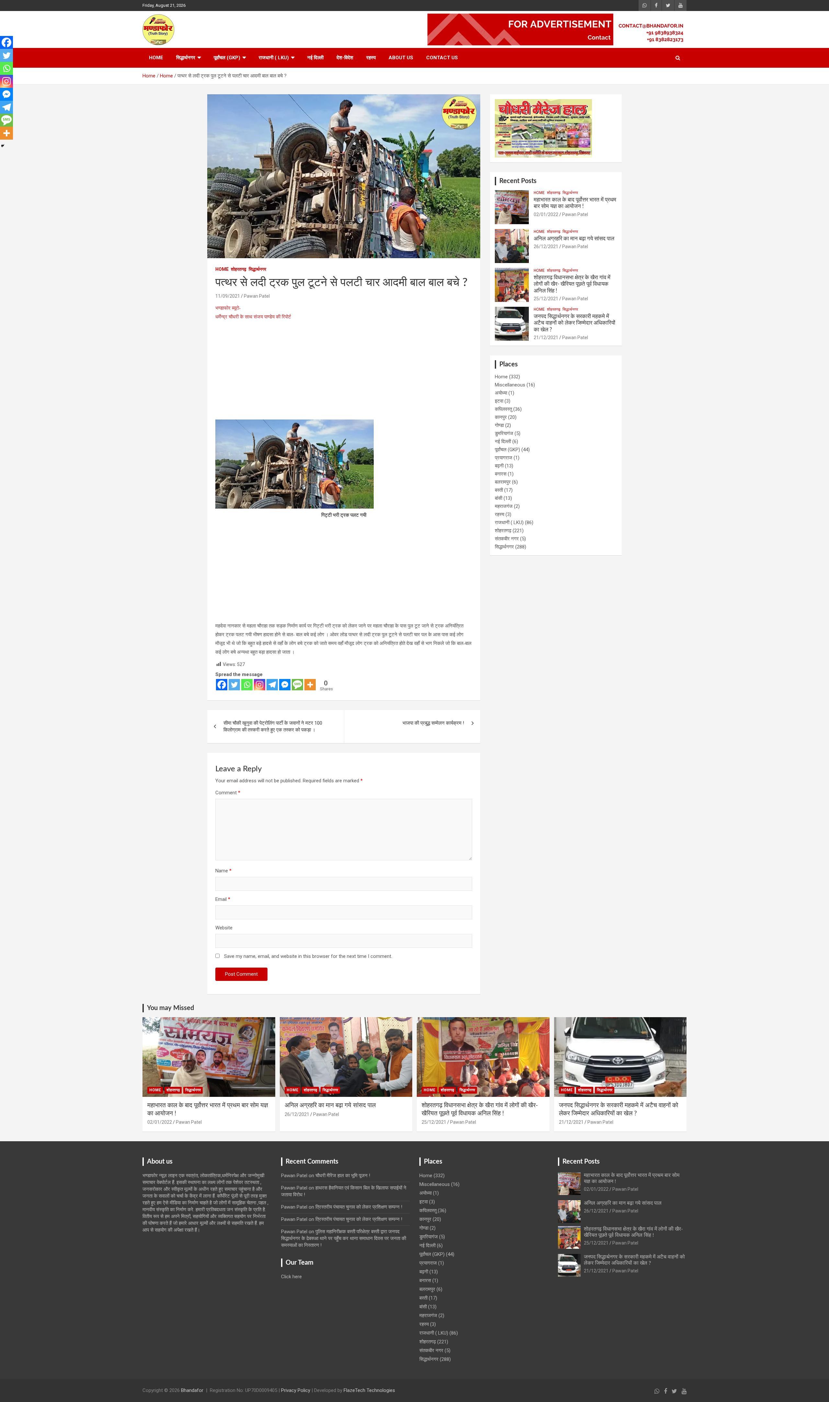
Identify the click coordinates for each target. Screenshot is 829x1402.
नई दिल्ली (315, 58)
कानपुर (501, 417)
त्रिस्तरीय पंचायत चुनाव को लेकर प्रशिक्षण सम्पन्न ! (358, 1207)
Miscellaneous (510, 385)
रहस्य (371, 58)
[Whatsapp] (247, 684)
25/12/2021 (546, 298)
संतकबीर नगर (507, 539)
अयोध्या (501, 393)
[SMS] (297, 684)
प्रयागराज (503, 458)
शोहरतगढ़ (238, 269)
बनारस (500, 474)
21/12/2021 (546, 337)
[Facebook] (221, 684)
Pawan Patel (257, 296)
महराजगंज (504, 506)
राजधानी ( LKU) (274, 58)
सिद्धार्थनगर (185, 58)
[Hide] (2, 145)
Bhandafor (192, 1390)
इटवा (499, 401)
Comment (227, 793)
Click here (291, 1277)
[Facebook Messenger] (284, 684)
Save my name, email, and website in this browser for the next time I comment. (308, 956)
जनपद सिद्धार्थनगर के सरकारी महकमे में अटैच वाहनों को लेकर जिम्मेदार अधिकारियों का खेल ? (574, 323)
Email (222, 899)
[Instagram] (259, 684)
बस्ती (499, 490)
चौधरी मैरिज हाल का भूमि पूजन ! (342, 1175)
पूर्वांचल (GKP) (227, 58)
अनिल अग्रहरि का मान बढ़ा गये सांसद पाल (574, 238)
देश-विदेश (344, 58)
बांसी (498, 498)
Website (224, 928)
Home (156, 58)
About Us (401, 58)
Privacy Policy (295, 1390)
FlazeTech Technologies (369, 1390)
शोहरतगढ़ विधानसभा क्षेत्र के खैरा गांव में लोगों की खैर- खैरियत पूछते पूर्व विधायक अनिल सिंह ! (572, 284)
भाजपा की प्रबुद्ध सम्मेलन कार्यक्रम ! (433, 723)
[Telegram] (272, 684)
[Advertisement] (343, 371)
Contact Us (442, 58)
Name (223, 871)
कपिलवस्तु (503, 409)
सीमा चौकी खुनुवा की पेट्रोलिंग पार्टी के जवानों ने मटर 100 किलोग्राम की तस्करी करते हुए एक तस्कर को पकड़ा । (272, 726)
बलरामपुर (503, 482)
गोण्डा (499, 425)
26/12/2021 (546, 246)
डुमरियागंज (504, 433)
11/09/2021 (227, 296)
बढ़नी (499, 466)
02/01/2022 (546, 214)
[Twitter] (234, 684)
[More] (310, 684)
